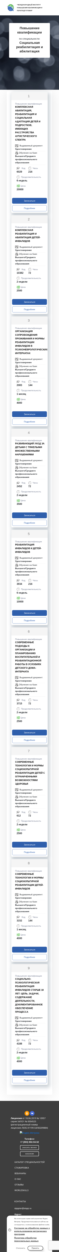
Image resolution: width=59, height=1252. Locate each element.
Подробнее (29, 208)
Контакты (20, 1201)
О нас (18, 1179)
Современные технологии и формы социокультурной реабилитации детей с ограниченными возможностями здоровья (30, 773)
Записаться (29, 201)
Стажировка (22, 1167)
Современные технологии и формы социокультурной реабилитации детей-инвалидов (29, 881)
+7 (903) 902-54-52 (29, 1142)
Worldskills (22, 1190)
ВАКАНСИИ (29, 1154)
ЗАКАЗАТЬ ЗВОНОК (29, 1147)
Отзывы (19, 1184)
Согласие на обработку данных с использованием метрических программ (32, 1231)
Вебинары (20, 1173)
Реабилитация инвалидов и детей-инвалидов (28, 548)
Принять (35, 1248)
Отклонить (20, 1248)
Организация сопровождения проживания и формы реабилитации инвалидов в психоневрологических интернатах (31, 342)
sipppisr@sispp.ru (22, 1208)
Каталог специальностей (30, 1162)
